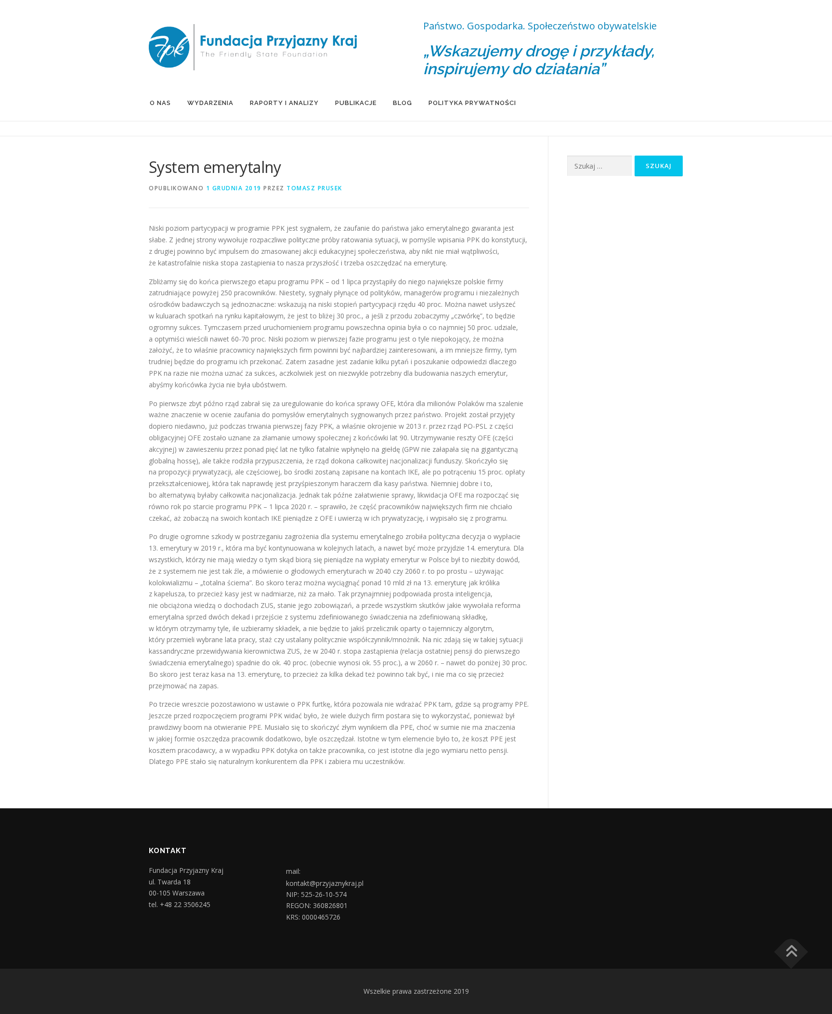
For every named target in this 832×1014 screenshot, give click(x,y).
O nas (160, 102)
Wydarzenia (210, 102)
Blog (402, 102)
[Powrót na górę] (791, 952)
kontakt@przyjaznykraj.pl (325, 883)
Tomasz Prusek (314, 188)
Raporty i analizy (284, 102)
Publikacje (356, 102)
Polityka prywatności (472, 102)
